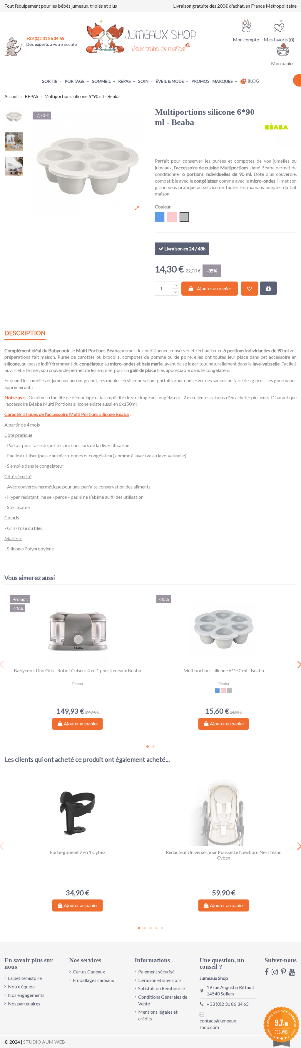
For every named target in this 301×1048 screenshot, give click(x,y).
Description (25, 333)
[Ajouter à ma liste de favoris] (249, 289)
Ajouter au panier (214, 288)
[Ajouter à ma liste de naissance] (268, 288)
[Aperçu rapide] (82, 662)
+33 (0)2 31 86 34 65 (228, 1004)
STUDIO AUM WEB (44, 1041)
